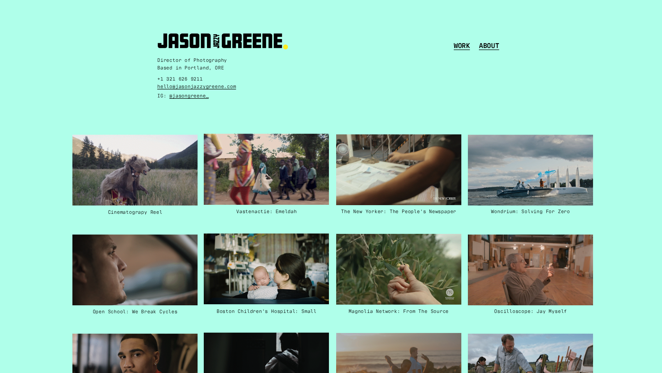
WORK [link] (462, 44)
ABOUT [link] (489, 44)
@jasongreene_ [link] (189, 95)
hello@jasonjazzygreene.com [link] (196, 86)
